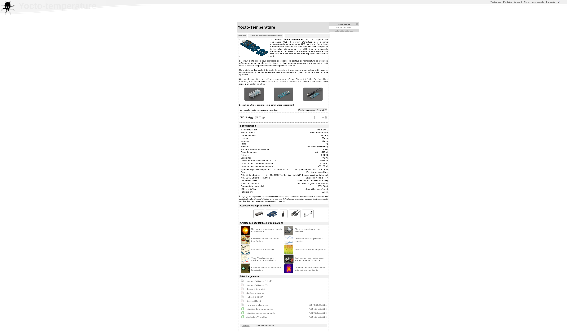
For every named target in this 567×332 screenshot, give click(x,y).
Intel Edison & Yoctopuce (262, 249)
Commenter (245, 325)
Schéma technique (255, 293)
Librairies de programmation (259, 309)
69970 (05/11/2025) (318, 305)
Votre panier (344, 24)
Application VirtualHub (256, 317)
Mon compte (538, 2)
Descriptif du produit (255, 289)
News (526, 2)
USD (347, 30)
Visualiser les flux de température (310, 249)
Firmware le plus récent (257, 305)
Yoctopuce (495, 2)
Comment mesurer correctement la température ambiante (310, 268)
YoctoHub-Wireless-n (289, 81)
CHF (337, 30)
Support (518, 2)
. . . (351, 30)
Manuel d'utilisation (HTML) (259, 281)
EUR (342, 30)
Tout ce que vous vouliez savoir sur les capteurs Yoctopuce (309, 259)
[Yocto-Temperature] (254, 94)
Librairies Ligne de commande (260, 313)
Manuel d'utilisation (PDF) (258, 285)
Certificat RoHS (253, 301)
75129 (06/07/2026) (318, 313)
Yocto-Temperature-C (279, 70)
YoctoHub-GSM (257, 84)
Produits (507, 2)
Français (550, 2)
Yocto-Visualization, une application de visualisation (263, 259)
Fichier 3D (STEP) (254, 297)
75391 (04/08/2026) (318, 309)
